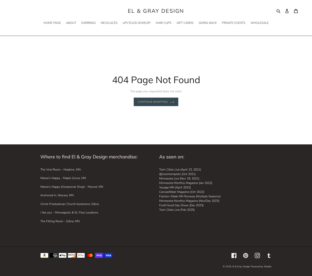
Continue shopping (153, 101)
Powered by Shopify (261, 266)
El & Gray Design (156, 11)
